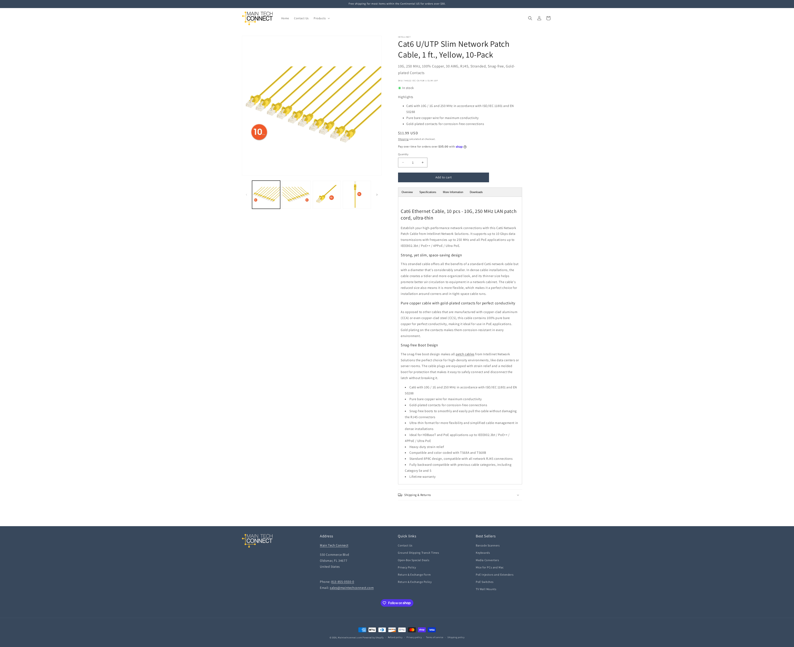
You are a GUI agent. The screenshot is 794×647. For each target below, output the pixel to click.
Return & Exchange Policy (415, 582)
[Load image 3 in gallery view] (327, 195)
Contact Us (405, 545)
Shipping (403, 138)
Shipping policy (456, 637)
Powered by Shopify (373, 637)
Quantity (403, 154)
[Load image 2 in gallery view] (296, 195)
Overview (407, 192)
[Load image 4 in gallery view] (357, 195)
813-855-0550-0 (342, 582)
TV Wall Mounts (486, 589)
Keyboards (483, 553)
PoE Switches (484, 582)
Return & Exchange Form (414, 574)
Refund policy (395, 637)
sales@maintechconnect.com (352, 588)
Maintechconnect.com (350, 637)
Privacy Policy (407, 567)
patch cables (465, 354)
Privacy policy (414, 637)
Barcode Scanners (488, 545)
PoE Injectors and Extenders (494, 574)
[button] (321, 18)
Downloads (476, 192)
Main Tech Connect (334, 545)
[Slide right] (376, 194)
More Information (453, 192)
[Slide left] (246, 194)
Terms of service (434, 637)
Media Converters (487, 560)
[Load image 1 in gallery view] (266, 195)
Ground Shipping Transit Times (418, 553)
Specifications (427, 192)
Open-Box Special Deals (413, 560)
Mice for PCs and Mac (490, 567)
